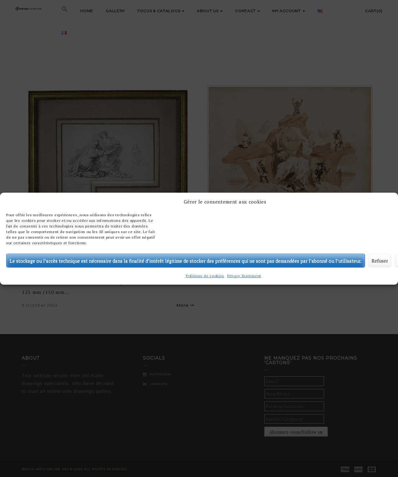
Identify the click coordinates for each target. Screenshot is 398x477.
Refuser (380, 260)
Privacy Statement (244, 275)
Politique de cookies (205, 275)
